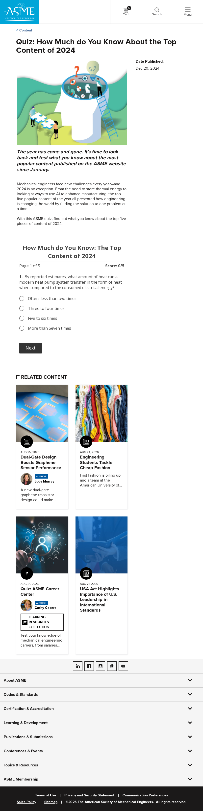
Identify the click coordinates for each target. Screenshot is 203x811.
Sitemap (50, 802)
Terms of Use (45, 795)
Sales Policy (26, 802)
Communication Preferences (145, 795)
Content (25, 30)
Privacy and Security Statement (89, 795)
